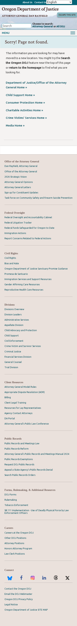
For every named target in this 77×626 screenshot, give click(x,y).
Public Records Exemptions (18, 459)
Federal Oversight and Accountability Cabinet (28, 217)
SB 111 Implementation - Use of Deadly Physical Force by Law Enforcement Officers (36, 511)
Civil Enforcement (13, 341)
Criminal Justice (12, 351)
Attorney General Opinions (18, 182)
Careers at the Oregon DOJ (19, 532)
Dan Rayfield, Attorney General (20, 166)
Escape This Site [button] (67, 15)
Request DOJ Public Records (19, 464)
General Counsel (13, 362)
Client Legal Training (15, 402)
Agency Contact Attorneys (18, 413)
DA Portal (9, 418)
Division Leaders (12, 314)
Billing (7, 397)
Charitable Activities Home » (24, 110)
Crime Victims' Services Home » (26, 117)
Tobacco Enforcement (16, 505)
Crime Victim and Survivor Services (22, 346)
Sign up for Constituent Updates (21, 192)
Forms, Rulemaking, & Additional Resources (29, 490)
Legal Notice (11, 604)
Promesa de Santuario (16, 274)
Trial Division (11, 367)
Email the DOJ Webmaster (18, 594)
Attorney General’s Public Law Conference (26, 423)
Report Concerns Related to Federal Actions (27, 238)
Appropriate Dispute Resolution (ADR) (24, 392)
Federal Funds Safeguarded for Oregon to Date (29, 228)
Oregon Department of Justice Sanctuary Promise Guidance (36, 268)
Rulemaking (10, 500)
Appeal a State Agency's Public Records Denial (28, 470)
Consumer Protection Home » (25, 102)
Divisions (9, 304)
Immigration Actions (15, 233)
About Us (27, 2)
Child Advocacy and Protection (20, 330)
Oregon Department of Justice (30, 9)
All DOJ (60, 26)
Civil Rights (11, 253)
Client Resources (13, 382)
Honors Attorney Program (18, 548)
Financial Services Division (17, 357)
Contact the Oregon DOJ (17, 588)
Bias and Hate (11, 263)
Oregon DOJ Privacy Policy (18, 599)
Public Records (12, 438)
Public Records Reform (16, 448)
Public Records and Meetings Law (21, 443)
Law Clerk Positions (14, 554)
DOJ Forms (10, 494)
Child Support (11, 335)
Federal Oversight (14, 212)
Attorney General (42, 26)
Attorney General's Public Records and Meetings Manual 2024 (36, 454)
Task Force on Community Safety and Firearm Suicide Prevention (38, 198)
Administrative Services (16, 320)
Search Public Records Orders (19, 475)
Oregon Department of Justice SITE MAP (26, 610)
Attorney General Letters (17, 187)
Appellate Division (13, 325)
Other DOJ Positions (15, 538)
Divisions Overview (14, 309)
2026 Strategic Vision (15, 177)
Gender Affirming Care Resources (22, 284)
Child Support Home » (20, 95)
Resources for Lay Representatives (22, 408)
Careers (8, 528)
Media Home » (15, 125)
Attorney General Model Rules (20, 387)
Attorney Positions (14, 543)
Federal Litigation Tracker (18, 222)
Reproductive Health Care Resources (23, 289)
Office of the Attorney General (21, 161)
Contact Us (40, 2)
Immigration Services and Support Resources (27, 279)
